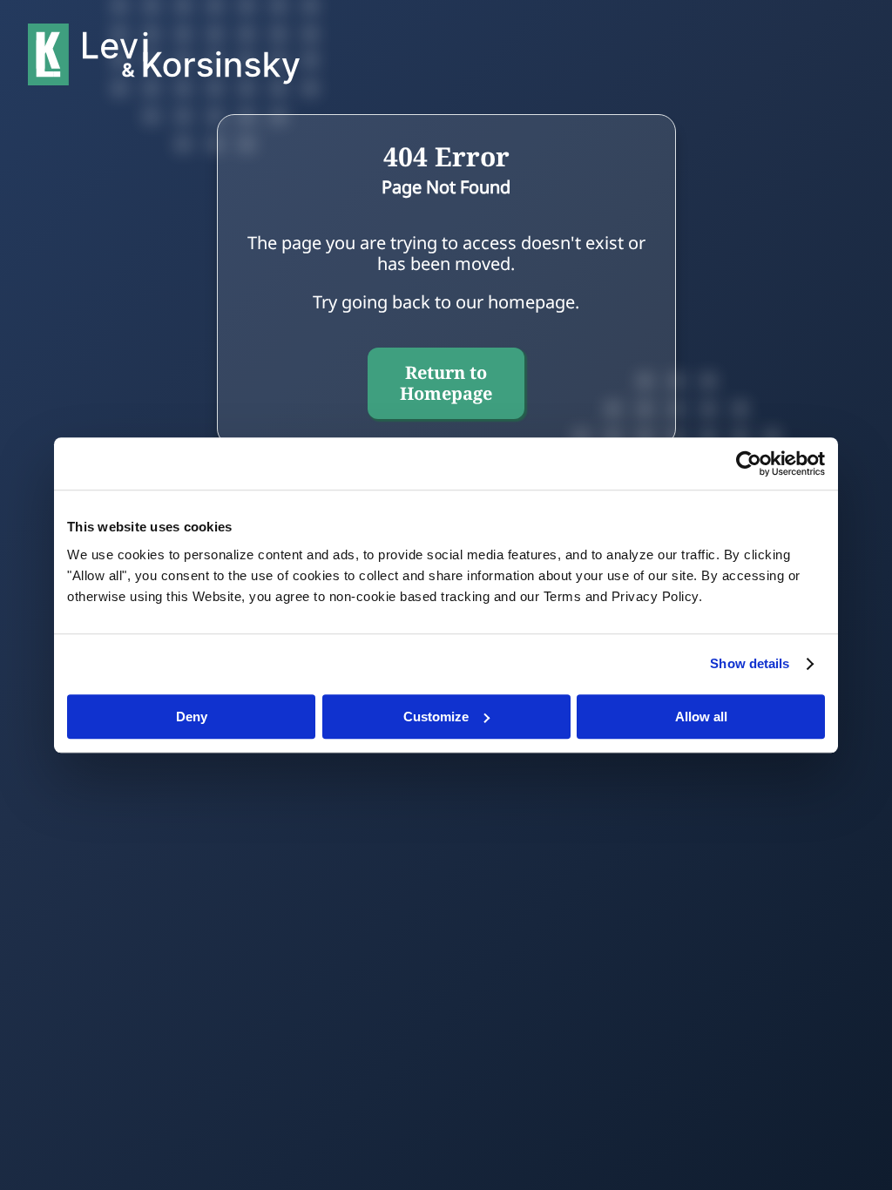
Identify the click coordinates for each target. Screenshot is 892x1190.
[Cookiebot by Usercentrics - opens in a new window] (748, 463)
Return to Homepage (446, 383)
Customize (436, 716)
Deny (191, 716)
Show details (749, 663)
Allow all (701, 716)
